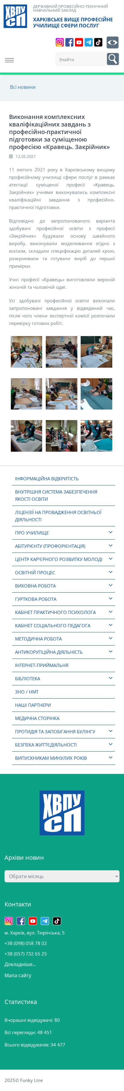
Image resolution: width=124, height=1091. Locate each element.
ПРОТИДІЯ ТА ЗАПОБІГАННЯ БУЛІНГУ (55, 731)
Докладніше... (20, 964)
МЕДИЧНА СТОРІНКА (37, 718)
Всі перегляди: (21, 1032)
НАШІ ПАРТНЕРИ (33, 705)
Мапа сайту (18, 975)
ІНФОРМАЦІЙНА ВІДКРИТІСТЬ (47, 478)
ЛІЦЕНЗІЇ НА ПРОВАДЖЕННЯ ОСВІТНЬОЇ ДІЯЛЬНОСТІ (58, 515)
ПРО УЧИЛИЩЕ (32, 533)
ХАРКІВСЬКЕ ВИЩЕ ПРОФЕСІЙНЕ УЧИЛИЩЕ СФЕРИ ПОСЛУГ (73, 22)
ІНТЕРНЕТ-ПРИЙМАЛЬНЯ (41, 665)
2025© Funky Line (24, 1080)
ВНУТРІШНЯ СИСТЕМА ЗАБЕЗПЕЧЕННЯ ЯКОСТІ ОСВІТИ (56, 495)
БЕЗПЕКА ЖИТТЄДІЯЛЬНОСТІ (46, 745)
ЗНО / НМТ (27, 692)
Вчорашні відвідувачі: (29, 1020)
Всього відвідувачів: (28, 1045)
